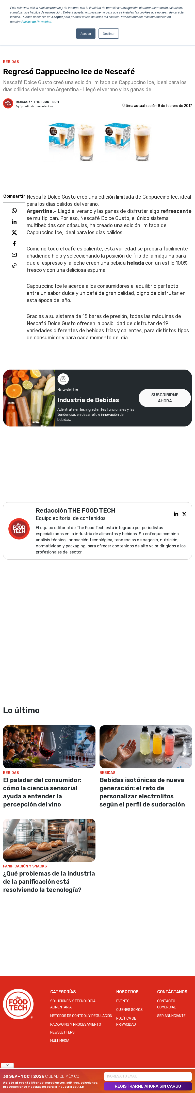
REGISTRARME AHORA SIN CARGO (148, 1086)
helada (136, 263)
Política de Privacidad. (36, 21)
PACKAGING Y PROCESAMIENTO (75, 1024)
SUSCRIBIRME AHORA (164, 397)
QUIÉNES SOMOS (129, 1010)
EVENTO (122, 1001)
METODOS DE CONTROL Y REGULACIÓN (81, 1016)
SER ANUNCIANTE (171, 1016)
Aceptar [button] (85, 33)
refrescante (175, 211)
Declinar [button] (109, 33)
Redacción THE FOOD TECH (37, 102)
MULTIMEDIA (59, 1041)
